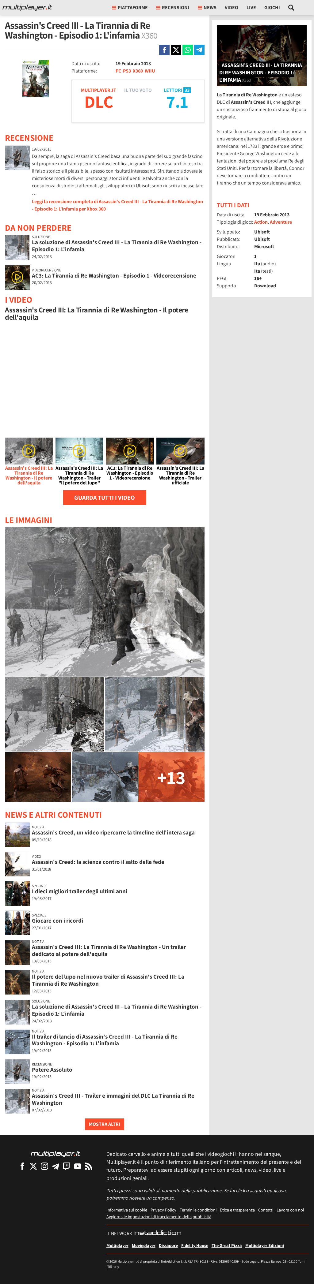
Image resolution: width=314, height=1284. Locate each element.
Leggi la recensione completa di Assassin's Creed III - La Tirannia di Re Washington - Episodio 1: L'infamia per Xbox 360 (117, 205)
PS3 (127, 71)
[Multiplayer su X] (33, 1166)
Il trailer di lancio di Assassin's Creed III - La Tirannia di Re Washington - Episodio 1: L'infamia (105, 1040)
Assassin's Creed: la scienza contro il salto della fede (98, 861)
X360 (138, 71)
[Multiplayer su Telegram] (55, 1166)
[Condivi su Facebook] (164, 50)
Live (251, 7)
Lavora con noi (290, 1210)
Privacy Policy (163, 1210)
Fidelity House (194, 1245)
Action (261, 222)
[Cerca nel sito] (291, 7)
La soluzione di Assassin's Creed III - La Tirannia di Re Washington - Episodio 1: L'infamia (116, 245)
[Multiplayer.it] (27, 8)
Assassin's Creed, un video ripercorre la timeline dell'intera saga (113, 832)
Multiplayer (117, 1245)
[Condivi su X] (176, 50)
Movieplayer (143, 1245)
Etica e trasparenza (237, 1210)
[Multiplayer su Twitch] (66, 1166)
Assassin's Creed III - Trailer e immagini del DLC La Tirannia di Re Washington (113, 1099)
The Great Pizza (227, 1245)
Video (231, 7)
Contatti (265, 1210)
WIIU (150, 71)
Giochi (272, 7)
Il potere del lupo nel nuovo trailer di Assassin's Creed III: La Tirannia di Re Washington (108, 980)
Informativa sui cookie (126, 1210)
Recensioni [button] (175, 7)
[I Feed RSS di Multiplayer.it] (88, 1166)
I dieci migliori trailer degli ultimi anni (79, 891)
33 (187, 90)
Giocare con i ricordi (57, 920)
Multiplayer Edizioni (264, 1245)
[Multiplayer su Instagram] (44, 1166)
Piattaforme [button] (133, 7)
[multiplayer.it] (55, 1153)
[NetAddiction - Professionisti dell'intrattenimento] (158, 1233)
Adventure (281, 222)
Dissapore (168, 1245)
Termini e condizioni (198, 1210)
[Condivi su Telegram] (199, 50)
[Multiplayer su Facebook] (22, 1166)
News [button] (210, 7)
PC (118, 71)
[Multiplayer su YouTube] (77, 1166)
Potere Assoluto (52, 1069)
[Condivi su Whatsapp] (187, 50)
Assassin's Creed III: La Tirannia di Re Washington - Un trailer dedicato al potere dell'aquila (109, 950)
